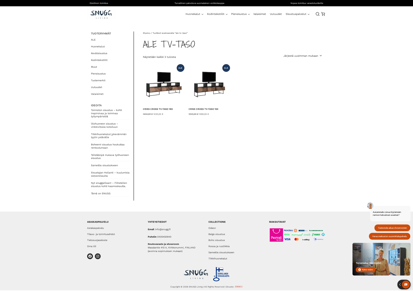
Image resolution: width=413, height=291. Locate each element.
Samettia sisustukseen (104, 165)
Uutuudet (96, 87)
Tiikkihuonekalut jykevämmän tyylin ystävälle (108, 136)
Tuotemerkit (98, 80)
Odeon (212, 228)
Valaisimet (97, 94)
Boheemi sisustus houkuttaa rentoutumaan (108, 146)
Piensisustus (239, 14)
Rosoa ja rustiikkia (219, 246)
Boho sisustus (216, 240)
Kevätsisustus (99, 53)
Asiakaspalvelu (95, 228)
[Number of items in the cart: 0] (323, 14)
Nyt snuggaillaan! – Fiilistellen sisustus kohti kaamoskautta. (109, 185)
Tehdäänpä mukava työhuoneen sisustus (110, 157)
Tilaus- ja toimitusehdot (101, 234)
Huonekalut (193, 14)
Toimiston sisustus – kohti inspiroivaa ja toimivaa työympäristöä (106, 113)
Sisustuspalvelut (296, 14)
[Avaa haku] (317, 14)
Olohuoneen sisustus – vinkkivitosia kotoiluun (104, 125)
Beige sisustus (216, 234)
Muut (94, 66)
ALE (93, 39)
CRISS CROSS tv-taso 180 (158, 109)
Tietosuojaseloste (97, 240)
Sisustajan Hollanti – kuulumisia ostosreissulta (110, 174)
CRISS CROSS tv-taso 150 (203, 109)
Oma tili (91, 246)
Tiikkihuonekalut (217, 258)
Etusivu (146, 33)
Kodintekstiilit (215, 14)
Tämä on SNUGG (101, 193)
